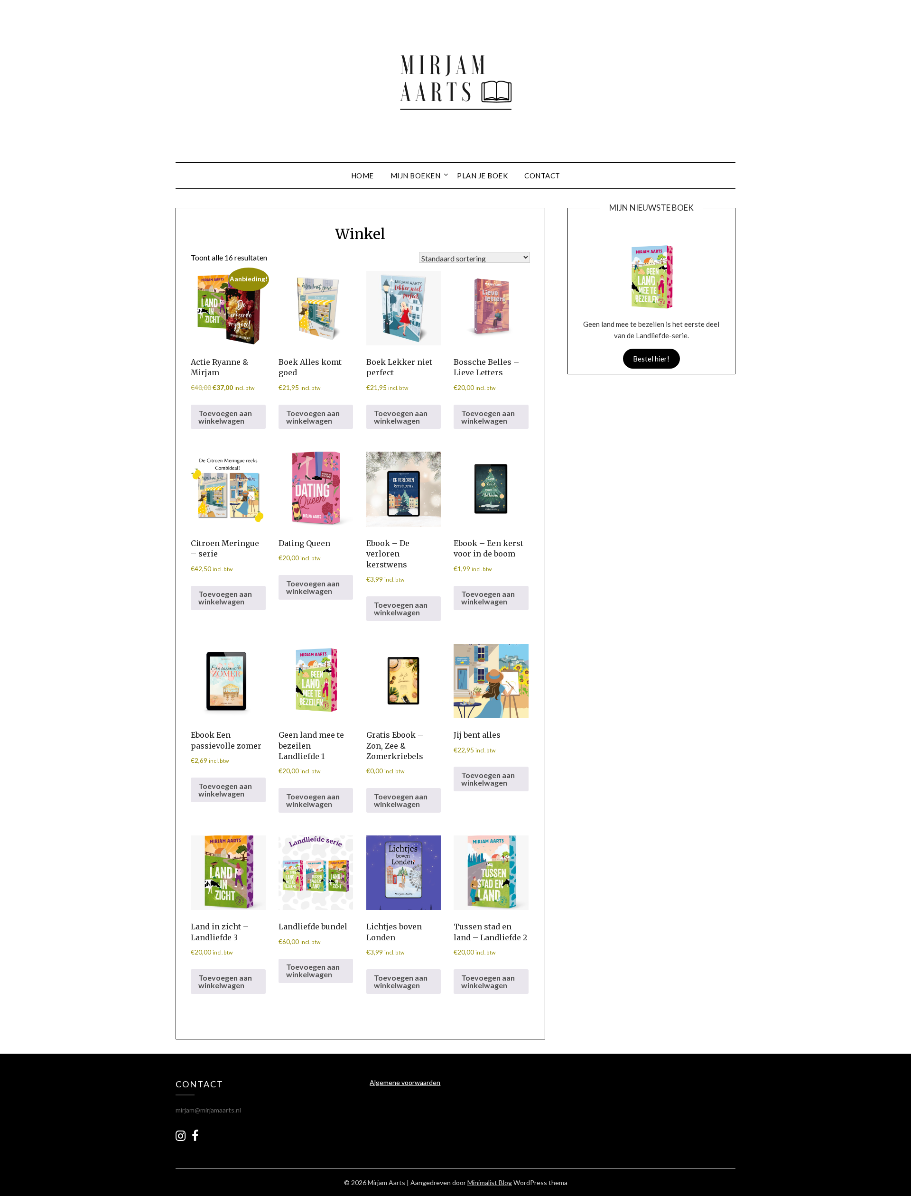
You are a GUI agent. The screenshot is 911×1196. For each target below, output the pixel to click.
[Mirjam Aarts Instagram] (181, 1135)
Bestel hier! (651, 358)
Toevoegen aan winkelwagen (225, 416)
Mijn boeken (415, 175)
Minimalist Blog (489, 1182)
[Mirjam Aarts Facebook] (195, 1137)
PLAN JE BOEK (482, 175)
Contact (542, 175)
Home (362, 175)
